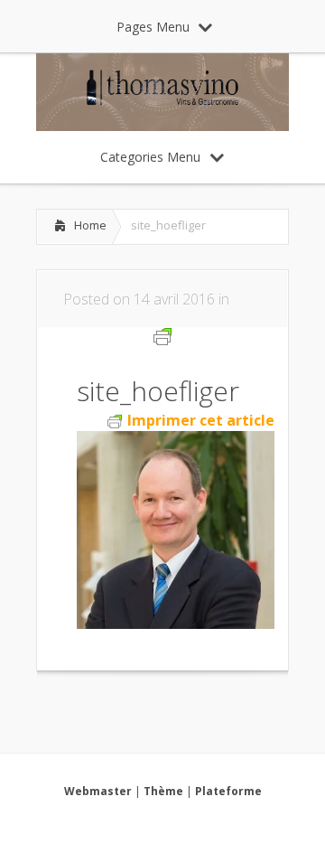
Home (90, 225)
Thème (163, 791)
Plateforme (228, 791)
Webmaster (98, 791)
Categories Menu (150, 156)
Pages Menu (153, 26)
